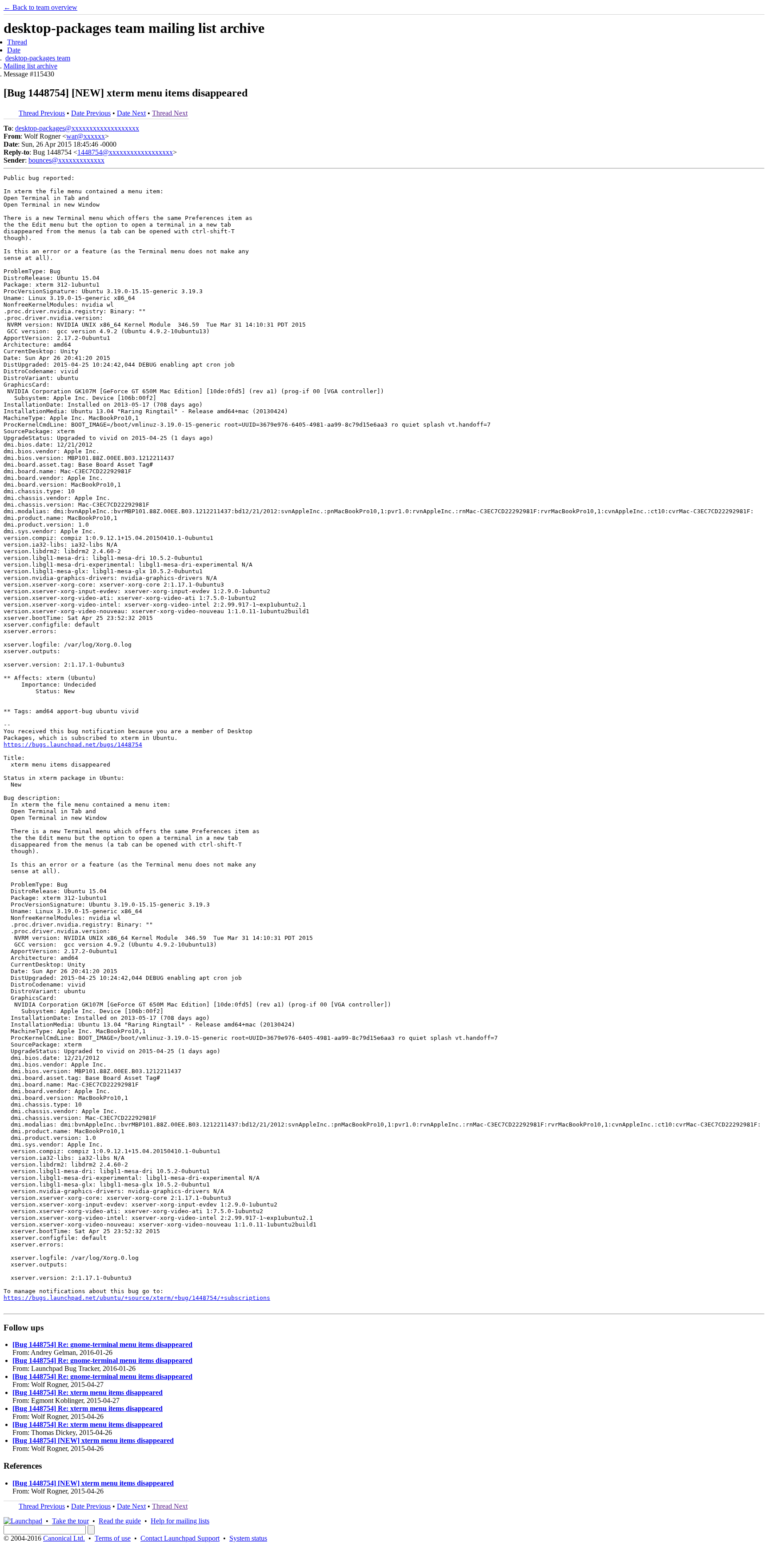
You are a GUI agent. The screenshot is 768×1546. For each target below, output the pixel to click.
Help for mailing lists (180, 1521)
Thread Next (170, 113)
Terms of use (113, 1538)
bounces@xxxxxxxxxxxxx (66, 160)
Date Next (131, 113)
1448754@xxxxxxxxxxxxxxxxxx (125, 152)
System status (248, 1538)
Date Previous (91, 113)
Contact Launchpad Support (180, 1538)
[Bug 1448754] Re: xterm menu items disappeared (87, 1392)
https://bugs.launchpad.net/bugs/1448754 (73, 744)
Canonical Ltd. (64, 1538)
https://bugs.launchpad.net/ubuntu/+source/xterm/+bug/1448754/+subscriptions (137, 1297)
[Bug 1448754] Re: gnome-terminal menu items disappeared (102, 1344)
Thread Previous (42, 113)
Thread (17, 42)
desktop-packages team (37, 58)
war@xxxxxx (85, 136)
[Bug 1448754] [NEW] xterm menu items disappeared (93, 1440)
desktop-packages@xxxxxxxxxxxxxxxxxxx (77, 128)
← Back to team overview (40, 7)
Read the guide (120, 1521)
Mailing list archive (30, 66)
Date (13, 50)
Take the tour (70, 1521)
